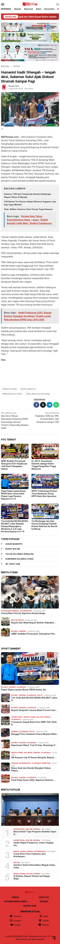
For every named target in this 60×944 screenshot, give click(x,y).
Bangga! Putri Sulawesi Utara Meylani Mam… (34, 734)
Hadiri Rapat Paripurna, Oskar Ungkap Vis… (33, 844)
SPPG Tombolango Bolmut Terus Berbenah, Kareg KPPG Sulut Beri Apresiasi (44, 493)
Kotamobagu (26, 611)
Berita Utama (30, 717)
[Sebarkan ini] (36, 405)
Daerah (22, 631)
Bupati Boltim (12, 548)
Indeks (15, 897)
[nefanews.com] (30, 3)
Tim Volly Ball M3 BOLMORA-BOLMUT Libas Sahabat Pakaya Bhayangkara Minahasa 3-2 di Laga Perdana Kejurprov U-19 (15, 526)
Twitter (45, 916)
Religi (21, 620)
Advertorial (17, 717)
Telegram (46, 924)
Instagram (17, 920)
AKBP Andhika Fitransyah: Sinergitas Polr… (33, 634)
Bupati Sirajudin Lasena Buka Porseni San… (34, 710)
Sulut (40, 695)
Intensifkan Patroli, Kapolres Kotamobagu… (24, 613)
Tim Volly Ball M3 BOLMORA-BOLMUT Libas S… (34, 699)
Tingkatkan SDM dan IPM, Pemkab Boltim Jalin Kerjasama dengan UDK (47, 417)
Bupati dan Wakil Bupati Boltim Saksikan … (33, 622)
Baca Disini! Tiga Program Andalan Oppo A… (35, 832)
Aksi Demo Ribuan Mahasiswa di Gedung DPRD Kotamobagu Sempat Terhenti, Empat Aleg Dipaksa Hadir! (14, 420)
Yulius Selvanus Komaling (38, 393)
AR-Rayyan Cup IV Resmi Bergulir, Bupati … (33, 757)
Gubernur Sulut (10, 388)
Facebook (17, 916)
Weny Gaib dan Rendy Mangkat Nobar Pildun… (31, 769)
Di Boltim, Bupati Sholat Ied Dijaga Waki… (32, 877)
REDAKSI (44, 901)
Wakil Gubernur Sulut (12, 393)
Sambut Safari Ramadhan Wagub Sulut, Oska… (34, 866)
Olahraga (21, 687)
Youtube (17, 924)
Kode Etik (44, 897)
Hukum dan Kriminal (10, 611)
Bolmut (14, 631)
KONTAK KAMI (29, 905)
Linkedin (45, 920)
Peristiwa (46, 763)
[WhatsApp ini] (56, 405)
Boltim (14, 620)
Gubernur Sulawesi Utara (19, 558)
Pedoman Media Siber (15, 901)
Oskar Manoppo (13, 544)
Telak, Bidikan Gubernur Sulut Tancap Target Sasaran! (28, 209)
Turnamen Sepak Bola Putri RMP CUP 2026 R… (34, 723)
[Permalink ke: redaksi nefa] (4, 87)
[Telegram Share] (49, 405)
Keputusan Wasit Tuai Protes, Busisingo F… (34, 745)
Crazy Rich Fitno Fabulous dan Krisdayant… (30, 855)
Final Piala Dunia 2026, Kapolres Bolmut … (33, 780)
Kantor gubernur (28, 388)
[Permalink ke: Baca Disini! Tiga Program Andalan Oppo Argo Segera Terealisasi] (30, 809)
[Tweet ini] (43, 405)
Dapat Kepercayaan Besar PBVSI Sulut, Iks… (24, 689)
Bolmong (28, 752)
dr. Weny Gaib (12, 563)
